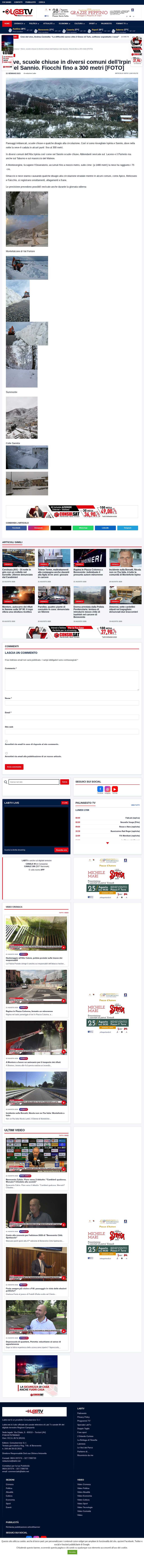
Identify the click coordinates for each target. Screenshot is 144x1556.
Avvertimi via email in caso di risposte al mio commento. (32, 744)
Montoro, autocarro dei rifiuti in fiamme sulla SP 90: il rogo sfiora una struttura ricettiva (17, 609)
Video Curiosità (84, 1511)
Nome (8, 698)
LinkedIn (105, 528)
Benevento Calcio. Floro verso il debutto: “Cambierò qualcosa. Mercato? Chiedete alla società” (36, 1180)
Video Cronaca (84, 1484)
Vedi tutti (135, 805)
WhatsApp (83, 528)
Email (8, 712)
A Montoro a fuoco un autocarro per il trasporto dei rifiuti (33, 1062)
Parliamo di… (83, 1451)
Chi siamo (6, 2)
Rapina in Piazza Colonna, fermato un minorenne (29, 1011)
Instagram (38, 528)
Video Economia (84, 1496)
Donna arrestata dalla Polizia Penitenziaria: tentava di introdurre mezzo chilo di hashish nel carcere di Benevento (89, 612)
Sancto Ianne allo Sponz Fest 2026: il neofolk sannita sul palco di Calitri (55, 37)
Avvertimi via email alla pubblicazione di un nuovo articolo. (33, 756)
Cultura (79, 24)
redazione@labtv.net (11, 1461)
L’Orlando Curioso (85, 1436)
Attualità (48, 24)
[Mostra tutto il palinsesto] (107, 843)
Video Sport (82, 1503)
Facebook (16, 528)
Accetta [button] (72, 1552)
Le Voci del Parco (85, 1447)
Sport (92, 24)
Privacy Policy (83, 1417)
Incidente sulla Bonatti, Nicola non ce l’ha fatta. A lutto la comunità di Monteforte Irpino (125, 572)
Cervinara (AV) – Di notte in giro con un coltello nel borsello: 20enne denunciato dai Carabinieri (17, 573)
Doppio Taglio (83, 1428)
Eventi (8, 1507)
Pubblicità (30, 2)
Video (79, 1515)
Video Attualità (83, 1492)
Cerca (42, 2)
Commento (11, 668)
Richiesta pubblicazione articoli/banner (23, 1527)
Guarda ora (61, 850)
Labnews (81, 1444)
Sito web (9, 727)
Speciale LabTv (84, 1425)
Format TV (121, 24)
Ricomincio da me (85, 1455)
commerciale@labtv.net (18, 1471)
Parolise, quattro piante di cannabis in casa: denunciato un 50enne (53, 609)
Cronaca (18, 24)
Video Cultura (83, 1500)
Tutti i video (63, 912)
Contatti (18, 2)
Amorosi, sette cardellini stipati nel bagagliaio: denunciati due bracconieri (123, 609)
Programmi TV (83, 1421)
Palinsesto (106, 24)
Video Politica (83, 1488)
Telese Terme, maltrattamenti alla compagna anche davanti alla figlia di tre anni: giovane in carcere (53, 573)
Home (7, 24)
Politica (33, 24)
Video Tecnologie (85, 1507)
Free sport (82, 1432)
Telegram (127, 528)
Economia (63, 24)
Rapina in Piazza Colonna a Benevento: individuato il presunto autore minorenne (88, 572)
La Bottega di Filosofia (87, 1440)
